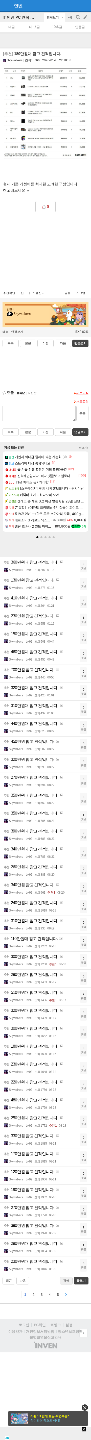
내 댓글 (34, 27)
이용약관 (15, 1331)
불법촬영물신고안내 (45, 1337)
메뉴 (6, 332)
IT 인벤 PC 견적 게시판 (22, 17)
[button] (37, 537)
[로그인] (76, 5)
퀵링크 (55, 1325)
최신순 (32, 393)
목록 (11, 343)
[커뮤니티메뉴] (5, 5)
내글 (11, 27)
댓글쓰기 (80, 343)
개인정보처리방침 (40, 1331)
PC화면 (40, 1325)
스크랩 (80, 293)
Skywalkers (14, 60)
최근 (9, 1280)
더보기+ (83, 447)
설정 (69, 1325)
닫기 (85, 1407)
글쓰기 (85, 17)
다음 (63, 343)
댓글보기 (80, 432)
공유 (67, 293)
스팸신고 (38, 293)
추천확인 (9, 293)
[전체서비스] (85, 5)
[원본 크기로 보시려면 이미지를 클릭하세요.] (45, 115)
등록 (82, 413)
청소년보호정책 (70, 1331)
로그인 (24, 1325)
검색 (66, 1280)
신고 (24, 293)
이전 (45, 343)
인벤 (18, 5)
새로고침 (82, 393)
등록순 (20, 393)
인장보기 (17, 332)
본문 (28, 343)
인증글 (80, 27)
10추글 (57, 27)
